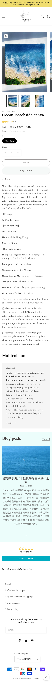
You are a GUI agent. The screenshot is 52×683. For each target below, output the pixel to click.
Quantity (6, 147)
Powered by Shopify (32, 678)
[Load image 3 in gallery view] (39, 101)
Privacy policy (12, 609)
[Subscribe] (43, 630)
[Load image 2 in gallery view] (26, 101)
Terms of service (13, 603)
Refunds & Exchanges (15, 590)
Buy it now (26, 170)
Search (8, 584)
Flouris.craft (22, 678)
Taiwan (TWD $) (24, 659)
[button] (3, 16)
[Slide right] (49, 102)
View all (46, 439)
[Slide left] (3, 102)
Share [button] (7, 179)
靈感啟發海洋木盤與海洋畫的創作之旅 (26, 480)
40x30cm (9, 141)
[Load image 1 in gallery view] (13, 101)
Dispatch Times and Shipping (19, 596)
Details (9, 423)
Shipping (5, 131)
